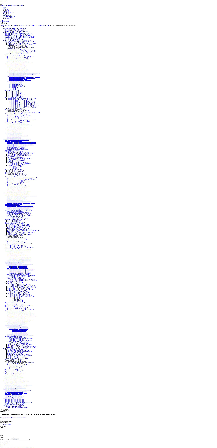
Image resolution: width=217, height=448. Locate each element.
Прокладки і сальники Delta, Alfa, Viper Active (16, 356)
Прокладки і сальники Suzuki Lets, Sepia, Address (14, 173)
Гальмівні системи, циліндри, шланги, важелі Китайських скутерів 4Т (20, 335)
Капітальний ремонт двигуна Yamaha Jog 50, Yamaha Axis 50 (19, 212)
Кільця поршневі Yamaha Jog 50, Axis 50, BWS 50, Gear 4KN (18, 214)
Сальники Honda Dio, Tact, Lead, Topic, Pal (15, 111)
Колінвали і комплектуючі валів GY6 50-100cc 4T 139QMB (18, 288)
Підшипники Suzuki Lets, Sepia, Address (12, 172)
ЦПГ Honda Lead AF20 (13, 87)
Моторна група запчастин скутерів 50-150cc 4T (14, 282)
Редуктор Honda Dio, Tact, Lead (13, 48)
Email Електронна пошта (5, 410)
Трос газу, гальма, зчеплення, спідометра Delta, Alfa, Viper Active (19, 364)
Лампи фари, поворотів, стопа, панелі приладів (14, 373)
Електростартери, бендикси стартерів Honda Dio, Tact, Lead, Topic (20, 62)
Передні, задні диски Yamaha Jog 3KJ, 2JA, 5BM (16, 242)
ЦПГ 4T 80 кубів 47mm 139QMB (15, 298)
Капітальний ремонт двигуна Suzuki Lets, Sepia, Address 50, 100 (19, 158)
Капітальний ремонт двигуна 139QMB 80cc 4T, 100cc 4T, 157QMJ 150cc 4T (21, 286)
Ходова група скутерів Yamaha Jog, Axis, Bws (13, 240)
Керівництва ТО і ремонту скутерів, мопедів (13, 406)
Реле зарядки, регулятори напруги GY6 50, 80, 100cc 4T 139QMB (22, 279)
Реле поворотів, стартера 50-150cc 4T (14, 281)
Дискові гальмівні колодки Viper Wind (19, 331)
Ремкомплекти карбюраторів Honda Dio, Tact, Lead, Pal (17, 120)
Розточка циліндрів (6, 11)
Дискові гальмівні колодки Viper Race (19, 332)
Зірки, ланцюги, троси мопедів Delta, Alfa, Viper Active (15, 361)
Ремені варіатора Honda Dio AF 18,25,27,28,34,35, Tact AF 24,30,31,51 (22, 50)
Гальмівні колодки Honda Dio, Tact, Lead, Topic (16, 123)
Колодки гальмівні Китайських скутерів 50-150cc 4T (17, 327)
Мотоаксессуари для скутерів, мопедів (10, 389)
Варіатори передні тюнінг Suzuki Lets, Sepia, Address (17, 146)
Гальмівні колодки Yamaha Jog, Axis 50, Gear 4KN (16, 238)
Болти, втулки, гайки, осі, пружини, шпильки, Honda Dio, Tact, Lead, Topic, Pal (20, 41)
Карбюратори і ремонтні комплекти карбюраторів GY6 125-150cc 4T (20, 316)
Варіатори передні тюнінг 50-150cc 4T (14, 253)
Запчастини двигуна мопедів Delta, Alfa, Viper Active (15, 349)
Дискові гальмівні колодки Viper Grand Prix (20, 333)
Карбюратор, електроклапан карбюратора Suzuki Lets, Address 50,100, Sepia (21, 179)
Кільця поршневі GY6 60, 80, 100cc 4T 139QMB (18, 291)
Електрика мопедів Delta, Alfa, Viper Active (13, 360)
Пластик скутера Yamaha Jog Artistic (14, 220)
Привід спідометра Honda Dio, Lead (14, 137)
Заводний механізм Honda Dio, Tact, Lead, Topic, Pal (17, 46)
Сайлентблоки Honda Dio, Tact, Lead (14, 138)
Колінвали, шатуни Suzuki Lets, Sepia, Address (16, 159)
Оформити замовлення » (5, 21)
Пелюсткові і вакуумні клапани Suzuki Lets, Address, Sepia (18, 180)
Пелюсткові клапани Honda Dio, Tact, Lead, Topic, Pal (17, 117)
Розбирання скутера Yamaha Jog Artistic (12, 38)
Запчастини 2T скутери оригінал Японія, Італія (12, 32)
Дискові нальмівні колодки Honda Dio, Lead (17, 125)
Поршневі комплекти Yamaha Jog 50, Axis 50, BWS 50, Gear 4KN (19, 215)
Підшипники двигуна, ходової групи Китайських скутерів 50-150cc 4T (18, 305)
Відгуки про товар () (7, 424)
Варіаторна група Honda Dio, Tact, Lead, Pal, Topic (14, 42)
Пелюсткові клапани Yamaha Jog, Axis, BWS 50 (16, 233)
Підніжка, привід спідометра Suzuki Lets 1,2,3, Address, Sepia (19, 191)
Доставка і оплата (6, 9)
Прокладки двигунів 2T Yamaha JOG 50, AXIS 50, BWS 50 (18, 224)
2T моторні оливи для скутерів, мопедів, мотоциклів (15, 381)
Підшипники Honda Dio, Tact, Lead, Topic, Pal (14, 97)
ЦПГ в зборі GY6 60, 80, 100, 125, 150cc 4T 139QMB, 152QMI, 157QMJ (21, 296)
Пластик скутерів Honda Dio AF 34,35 (14, 93)
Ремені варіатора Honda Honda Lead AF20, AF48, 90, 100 (20, 52)
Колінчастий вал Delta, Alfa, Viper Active (15, 353)
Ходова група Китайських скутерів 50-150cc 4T (14, 336)
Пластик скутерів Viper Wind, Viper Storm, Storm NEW (15, 302)
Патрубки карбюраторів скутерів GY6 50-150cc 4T (17, 317)
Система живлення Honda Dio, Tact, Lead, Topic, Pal (15, 113)
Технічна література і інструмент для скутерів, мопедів (13, 405)
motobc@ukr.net (6, 443)
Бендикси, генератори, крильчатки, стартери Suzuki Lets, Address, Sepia (21, 152)
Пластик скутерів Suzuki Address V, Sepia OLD (16, 171)
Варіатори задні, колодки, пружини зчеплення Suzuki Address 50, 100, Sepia (21, 143)
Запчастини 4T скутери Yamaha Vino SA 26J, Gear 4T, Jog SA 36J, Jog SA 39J (19, 247)
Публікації (5, 14)
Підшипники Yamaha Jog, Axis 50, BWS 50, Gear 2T (15, 222)
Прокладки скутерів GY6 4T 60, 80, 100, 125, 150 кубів (17, 307)
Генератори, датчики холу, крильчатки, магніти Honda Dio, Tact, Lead (20, 56)
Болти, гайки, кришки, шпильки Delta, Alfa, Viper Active (18, 350)
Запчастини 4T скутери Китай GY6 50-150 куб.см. (12, 248)
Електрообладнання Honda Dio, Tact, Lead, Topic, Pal (15, 55)
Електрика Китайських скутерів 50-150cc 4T (13, 263)
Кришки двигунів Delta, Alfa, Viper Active (15, 352)
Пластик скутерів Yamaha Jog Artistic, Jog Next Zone (15, 219)
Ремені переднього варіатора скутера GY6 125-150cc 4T (20, 258)
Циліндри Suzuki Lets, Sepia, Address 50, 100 (15, 165)
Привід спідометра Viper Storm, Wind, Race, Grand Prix (17, 345)
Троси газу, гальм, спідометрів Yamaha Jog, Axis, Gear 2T (16, 239)
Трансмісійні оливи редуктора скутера (12, 383)
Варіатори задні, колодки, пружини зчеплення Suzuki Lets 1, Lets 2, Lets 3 (21, 142)
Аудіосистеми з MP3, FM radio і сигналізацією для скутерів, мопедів (18, 390)
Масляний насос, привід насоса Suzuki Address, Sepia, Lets (18, 181)
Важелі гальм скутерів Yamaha (13, 236)
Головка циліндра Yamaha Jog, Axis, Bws (15, 211)
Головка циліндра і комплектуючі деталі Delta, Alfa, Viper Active (19, 351)
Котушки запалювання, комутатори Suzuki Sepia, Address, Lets (19, 154)
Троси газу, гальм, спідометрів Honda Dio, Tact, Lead (15, 128)
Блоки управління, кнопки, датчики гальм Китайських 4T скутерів (20, 264)
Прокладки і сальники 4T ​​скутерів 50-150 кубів (14, 306)
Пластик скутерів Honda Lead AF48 (14, 95)
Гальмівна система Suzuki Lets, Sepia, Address (13, 183)
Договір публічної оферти (8, 17)
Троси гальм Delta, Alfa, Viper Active (16, 367)
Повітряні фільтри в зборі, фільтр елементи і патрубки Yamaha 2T (19, 234)
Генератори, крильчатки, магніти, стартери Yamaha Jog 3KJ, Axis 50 (20, 206)
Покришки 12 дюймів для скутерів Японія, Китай (14, 400)
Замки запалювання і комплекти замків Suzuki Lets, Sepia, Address (20, 153)
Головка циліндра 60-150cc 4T (13, 283)
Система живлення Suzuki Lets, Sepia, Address (14, 176)
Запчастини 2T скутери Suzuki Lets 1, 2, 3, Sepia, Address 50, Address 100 (17, 139)
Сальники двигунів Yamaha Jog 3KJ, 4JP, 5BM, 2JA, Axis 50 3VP (19, 225)
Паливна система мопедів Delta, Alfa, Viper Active (14, 359)
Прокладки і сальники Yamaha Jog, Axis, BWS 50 (14, 223)
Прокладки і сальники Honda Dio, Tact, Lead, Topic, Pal (15, 109)
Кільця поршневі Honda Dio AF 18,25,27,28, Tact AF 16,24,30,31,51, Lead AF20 (24, 73)
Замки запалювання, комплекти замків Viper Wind (19, 271)
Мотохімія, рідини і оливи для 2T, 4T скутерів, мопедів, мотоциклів (16, 380)
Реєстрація (4, 0)
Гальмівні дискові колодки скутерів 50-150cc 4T (18, 329)
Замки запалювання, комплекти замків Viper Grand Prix (20, 273)
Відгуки (2, 444)
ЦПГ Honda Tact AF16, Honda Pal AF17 (17, 85)
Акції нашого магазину (7, 15)
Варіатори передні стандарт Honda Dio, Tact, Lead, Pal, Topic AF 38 (20, 44)
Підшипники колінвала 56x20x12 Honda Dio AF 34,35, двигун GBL (22, 102)
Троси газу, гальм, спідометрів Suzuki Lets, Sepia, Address (16, 187)
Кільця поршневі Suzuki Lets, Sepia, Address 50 (16, 160)
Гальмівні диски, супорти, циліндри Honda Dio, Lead (17, 127)
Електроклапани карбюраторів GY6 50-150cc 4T (16, 318)
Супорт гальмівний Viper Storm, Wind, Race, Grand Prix (17, 334)
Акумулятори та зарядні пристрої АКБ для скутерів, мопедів (14, 28)
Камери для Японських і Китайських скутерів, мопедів (15, 403)
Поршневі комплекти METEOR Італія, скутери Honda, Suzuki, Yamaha (18, 33)
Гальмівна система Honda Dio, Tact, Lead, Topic (14, 122)
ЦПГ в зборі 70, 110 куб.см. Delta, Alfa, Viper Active (17, 357)
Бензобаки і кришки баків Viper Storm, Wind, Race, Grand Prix (19, 311)
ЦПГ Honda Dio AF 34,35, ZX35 (15, 83)
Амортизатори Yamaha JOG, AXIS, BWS (15, 241)
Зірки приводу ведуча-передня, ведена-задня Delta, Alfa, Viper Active (20, 362)
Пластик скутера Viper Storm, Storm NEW (15, 304)
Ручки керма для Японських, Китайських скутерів (14, 396)
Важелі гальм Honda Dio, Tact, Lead (14, 126)
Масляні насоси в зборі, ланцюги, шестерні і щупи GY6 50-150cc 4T (20, 319)
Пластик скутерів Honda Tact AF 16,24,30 (15, 96)
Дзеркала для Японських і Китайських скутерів (14, 392)
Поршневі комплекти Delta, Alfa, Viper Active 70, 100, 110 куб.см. (19, 355)
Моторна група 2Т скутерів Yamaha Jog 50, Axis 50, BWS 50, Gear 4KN (18, 210)
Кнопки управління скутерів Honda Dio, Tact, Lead (17, 60)
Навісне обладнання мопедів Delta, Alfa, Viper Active (15, 369)
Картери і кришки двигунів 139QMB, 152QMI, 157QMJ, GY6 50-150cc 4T (21, 287)
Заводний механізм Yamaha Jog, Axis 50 (14, 200)
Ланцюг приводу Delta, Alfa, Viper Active (15, 363)
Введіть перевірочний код (5, 439)
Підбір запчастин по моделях (8, 12)
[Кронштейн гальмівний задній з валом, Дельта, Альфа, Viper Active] (13, 417)
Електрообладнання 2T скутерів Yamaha (12, 205)
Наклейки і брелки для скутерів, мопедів (13, 395)
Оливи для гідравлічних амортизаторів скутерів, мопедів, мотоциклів (18, 384)
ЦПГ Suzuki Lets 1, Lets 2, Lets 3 (15, 166)
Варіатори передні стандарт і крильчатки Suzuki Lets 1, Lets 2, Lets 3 (20, 144)
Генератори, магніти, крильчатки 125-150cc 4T (18, 267)
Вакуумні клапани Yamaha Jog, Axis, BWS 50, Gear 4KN (18, 228)
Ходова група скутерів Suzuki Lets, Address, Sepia (14, 188)
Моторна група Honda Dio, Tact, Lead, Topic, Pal (14, 63)
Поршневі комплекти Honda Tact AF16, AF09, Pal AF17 (20, 80)
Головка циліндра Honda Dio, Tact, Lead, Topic (16, 64)
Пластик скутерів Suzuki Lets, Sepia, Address (13, 169)
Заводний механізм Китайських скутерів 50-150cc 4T (17, 254)
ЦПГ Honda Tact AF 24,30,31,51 (15, 84)
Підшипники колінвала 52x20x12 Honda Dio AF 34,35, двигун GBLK (22, 101)
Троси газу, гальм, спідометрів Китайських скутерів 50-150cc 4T (17, 320)
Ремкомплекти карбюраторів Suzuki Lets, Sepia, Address (18, 182)
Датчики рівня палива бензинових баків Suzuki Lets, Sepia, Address (20, 178)
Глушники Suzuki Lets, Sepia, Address (12, 150)
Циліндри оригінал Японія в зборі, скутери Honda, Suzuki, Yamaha (18, 35)
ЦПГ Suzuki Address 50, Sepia (15, 167)
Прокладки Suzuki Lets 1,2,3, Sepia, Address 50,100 (17, 174)
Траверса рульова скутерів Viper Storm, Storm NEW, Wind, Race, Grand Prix (21, 347)
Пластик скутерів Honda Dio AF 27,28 (14, 92)
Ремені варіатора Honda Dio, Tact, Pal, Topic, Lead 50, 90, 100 (19, 49)
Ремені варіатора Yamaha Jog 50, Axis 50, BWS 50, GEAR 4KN (19, 201)
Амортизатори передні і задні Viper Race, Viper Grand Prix (20, 340)
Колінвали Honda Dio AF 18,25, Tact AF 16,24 (18, 67)
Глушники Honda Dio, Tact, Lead (11, 54)
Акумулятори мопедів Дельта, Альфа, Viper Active (14, 30)
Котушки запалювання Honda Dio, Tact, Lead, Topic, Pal (18, 58)
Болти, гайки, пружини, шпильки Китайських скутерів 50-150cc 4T (18, 249)
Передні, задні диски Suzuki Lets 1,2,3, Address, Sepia (17, 190)
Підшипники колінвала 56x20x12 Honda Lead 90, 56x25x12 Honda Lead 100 (23, 105)
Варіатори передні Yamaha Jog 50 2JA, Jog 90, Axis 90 (17, 199)
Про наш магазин (6, 10)
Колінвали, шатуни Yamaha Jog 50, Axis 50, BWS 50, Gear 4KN (19, 213)
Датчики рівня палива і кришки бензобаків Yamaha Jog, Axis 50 (19, 229)
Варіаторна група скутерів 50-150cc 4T (12, 250)
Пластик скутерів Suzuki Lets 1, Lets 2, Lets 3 (15, 170)
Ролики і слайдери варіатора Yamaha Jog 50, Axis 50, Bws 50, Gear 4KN (21, 203)
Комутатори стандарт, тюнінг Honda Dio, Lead (16, 59)
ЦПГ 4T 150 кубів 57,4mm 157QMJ (16, 301)
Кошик (1, 20)
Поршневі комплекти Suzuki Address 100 (17, 164)
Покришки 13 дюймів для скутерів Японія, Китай (14, 401)
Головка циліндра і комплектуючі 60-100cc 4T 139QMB (20, 284)
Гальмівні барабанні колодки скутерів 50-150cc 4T (19, 328)
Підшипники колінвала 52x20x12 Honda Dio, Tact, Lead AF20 (21, 100)
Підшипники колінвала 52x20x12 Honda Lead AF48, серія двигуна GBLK (23, 103)
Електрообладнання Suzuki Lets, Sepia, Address (14, 151)
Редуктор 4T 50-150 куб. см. (12, 255)
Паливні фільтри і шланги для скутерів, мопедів (12, 379)
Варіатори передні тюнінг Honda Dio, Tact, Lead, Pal (17, 45)
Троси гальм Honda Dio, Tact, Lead (13, 130)
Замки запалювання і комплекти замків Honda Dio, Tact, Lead (19, 57)
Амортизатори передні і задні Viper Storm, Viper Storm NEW (21, 338)
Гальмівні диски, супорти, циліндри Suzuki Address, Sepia (18, 185)
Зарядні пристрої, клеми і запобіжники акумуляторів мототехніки (17, 31)
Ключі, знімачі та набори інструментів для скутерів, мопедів (16, 407)
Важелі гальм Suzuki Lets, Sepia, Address (15, 184)
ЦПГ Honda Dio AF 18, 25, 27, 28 (15, 82)
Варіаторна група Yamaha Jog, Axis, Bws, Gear (14, 194)
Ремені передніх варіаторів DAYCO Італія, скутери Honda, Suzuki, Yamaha (19, 37)
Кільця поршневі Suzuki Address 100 (14, 161)
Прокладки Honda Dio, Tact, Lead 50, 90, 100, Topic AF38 (18, 110)
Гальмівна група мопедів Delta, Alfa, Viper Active (39, 25)
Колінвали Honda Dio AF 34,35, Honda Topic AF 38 (19, 69)
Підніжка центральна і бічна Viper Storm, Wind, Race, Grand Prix (19, 344)
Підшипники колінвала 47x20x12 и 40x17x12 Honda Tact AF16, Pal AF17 (23, 107)
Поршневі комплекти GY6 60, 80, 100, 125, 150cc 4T (17, 293)
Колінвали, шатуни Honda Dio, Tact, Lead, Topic (16, 66)
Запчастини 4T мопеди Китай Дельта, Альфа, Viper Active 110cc (17, 25)
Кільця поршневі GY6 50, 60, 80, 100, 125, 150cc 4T (17, 290)
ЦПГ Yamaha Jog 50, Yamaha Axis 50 (16, 217)
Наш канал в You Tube (8, 444)
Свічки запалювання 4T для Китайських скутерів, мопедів (16, 377)
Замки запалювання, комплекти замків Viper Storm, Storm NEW (21, 270)
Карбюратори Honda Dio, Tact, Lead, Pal (15, 116)
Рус (2, 3)
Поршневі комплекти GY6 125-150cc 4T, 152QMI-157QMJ (20, 295)
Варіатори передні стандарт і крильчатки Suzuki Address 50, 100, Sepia (20, 145)
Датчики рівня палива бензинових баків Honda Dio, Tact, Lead (19, 115)
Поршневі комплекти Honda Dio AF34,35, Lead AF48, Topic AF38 (22, 78)
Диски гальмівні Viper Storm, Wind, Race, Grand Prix (17, 326)
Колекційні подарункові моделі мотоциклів (13, 394)
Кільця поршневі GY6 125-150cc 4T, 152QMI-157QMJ (19, 292)
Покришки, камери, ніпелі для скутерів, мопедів (12, 398)
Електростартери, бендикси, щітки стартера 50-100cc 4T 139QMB (22, 275)
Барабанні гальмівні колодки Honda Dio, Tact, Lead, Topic (20, 124)
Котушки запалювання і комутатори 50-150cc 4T (16, 277)
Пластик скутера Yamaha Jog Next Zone (14, 221)
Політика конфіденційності (8, 18)
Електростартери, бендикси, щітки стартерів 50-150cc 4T (18, 274)
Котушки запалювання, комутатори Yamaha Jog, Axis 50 (18, 208)
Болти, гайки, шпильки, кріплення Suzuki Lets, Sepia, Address (17, 140)
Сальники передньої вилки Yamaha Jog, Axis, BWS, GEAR (18, 226)
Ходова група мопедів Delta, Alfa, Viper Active (14, 371)
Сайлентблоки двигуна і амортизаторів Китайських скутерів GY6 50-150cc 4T (22, 346)
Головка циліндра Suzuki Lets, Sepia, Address (15, 157)
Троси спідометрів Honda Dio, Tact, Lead (15, 131)
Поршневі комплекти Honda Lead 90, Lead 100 (18, 79)
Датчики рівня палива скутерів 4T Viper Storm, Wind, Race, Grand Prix (20, 314)
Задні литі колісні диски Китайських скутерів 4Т (18, 343)
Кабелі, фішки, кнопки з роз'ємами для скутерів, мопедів (16, 393)
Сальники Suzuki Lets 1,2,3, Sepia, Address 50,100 (16, 175)
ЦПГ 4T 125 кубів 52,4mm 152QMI (16, 300)
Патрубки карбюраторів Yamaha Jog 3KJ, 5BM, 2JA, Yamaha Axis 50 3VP (21, 232)
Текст (1, 437)
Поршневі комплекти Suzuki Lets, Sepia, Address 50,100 (17, 162)
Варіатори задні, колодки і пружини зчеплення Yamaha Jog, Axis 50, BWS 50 (22, 195)
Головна (4, 7)
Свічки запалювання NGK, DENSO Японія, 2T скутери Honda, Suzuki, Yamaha (20, 36)
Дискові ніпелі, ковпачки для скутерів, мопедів (14, 404)
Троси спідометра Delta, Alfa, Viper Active (17, 365)
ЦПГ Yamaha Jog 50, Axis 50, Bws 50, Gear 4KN (16, 216)
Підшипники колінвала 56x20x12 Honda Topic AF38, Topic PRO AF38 (22, 106)
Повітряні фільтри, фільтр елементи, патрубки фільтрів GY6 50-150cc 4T (21, 313)
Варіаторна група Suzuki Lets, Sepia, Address (13, 141)
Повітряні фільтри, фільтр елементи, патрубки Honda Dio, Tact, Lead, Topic (21, 119)
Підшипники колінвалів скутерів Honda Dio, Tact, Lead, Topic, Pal (19, 99)
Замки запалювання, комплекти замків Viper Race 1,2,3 (20, 272)
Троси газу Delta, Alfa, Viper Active (16, 366)
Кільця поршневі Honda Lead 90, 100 (16, 75)
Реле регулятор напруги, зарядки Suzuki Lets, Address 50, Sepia (19, 155)
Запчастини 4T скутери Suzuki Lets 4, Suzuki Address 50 (15, 246)
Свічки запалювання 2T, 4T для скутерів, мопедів (12, 375)
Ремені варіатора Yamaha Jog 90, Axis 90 (15, 202)
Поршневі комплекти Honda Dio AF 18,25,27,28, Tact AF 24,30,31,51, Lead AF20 (24, 77)
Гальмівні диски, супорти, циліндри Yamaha (15, 237)
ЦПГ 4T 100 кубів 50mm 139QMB (16, 299)
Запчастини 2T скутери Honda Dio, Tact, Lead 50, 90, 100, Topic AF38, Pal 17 (17, 40)
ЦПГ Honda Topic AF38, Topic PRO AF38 (17, 86)
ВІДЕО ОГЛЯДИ (6, 13)
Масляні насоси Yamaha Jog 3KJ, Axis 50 (15, 231)
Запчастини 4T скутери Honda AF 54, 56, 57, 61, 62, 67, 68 (16, 245)
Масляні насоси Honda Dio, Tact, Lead (14, 118)
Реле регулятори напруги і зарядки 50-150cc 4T (16, 278)
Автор (2, 435)
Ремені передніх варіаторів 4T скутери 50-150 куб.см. (17, 256)
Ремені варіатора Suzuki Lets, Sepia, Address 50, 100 (17, 148)
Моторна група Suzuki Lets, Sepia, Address (13, 156)
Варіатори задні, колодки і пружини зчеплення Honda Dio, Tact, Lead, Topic (21, 43)
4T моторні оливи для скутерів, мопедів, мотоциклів (15, 382)
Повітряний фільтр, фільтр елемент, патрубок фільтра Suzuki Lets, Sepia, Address (22, 177)
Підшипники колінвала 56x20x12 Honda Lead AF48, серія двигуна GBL (23, 104)
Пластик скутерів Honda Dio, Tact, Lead (12, 90)
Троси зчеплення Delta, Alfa (14, 368)
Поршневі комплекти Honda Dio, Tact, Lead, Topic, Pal (17, 76)
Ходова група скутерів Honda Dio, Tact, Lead (13, 132)
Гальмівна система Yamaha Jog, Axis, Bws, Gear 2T (14, 235)
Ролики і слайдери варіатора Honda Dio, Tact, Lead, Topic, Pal (19, 53)
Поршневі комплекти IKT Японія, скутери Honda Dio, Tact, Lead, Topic (18, 34)
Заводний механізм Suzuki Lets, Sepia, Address (16, 147)
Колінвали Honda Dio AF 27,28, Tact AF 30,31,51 (18, 68)
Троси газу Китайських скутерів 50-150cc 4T (15, 321)
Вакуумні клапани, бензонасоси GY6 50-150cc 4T (16, 312)
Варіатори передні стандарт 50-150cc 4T (15, 252)
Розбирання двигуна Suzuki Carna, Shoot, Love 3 (14, 39)
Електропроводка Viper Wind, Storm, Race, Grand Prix (17, 268)
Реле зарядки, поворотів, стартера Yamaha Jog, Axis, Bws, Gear (19, 209)
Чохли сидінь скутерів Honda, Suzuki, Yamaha (13, 397)
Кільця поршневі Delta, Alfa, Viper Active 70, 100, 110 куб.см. (19, 354)
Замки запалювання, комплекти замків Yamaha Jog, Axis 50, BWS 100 (20, 207)
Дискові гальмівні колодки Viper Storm (19, 330)
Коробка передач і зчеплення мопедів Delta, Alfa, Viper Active (16, 358)
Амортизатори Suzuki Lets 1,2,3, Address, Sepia (16, 189)
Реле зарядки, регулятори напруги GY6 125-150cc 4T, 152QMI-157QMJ (23, 280)
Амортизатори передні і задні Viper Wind (17, 339)
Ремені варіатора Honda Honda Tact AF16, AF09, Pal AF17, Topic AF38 (22, 51)
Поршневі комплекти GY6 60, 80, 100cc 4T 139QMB (19, 294)
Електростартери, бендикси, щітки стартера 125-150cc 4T (20, 276)
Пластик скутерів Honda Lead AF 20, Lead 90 (16, 94)
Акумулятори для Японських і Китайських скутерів (15, 29)
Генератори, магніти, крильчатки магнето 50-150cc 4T (17, 265)
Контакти (4, 8)
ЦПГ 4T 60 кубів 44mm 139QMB (15, 297)
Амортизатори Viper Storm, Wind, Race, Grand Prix (16, 337)
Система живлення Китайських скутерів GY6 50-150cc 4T (16, 310)
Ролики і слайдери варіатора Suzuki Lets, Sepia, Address (17, 149)
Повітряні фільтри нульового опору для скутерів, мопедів (16, 391)
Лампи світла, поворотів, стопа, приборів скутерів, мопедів (14, 372)
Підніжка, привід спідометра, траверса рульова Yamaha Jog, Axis (19, 243)
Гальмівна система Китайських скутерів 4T (13, 325)
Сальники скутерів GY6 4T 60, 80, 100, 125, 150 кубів (17, 308)
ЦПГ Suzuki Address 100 (14, 168)
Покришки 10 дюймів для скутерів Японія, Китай (14, 399)
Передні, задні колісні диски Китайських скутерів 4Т (17, 341)
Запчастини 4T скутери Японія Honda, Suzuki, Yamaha (13, 244)
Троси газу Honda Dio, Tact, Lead (13, 129)
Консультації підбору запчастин (9, 16)
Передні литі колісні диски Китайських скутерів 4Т (19, 342)
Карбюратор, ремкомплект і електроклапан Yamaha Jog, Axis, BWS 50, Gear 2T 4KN (23, 230)
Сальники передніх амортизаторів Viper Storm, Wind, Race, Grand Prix (20, 309)
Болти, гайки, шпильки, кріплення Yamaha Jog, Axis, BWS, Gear (17, 193)
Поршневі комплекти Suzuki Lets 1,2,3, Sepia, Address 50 (20, 163)
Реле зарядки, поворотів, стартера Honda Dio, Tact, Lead (18, 61)
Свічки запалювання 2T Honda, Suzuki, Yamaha (14, 376)
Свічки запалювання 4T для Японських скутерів (14, 378)
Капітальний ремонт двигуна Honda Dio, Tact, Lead (17, 65)
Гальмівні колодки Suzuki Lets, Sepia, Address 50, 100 (17, 186)
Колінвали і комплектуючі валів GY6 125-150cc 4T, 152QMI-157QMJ (20, 289)
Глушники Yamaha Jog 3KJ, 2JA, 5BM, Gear (13, 204)
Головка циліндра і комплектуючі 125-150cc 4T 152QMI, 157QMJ (22, 285)
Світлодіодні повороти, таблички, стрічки (13, 374)
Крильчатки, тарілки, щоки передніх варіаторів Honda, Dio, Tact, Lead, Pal (21, 47)
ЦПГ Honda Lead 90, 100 (14, 89)
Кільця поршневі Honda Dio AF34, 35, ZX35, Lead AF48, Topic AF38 (22, 74)
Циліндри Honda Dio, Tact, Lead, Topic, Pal (15, 81)
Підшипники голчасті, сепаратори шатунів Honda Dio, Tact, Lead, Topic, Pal (21, 98)
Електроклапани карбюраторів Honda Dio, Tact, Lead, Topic (18, 121)
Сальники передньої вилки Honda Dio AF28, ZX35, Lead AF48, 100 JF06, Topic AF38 (23, 112)
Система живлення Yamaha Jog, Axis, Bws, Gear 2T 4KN (16, 227)
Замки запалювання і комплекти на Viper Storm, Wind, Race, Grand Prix (20, 269)
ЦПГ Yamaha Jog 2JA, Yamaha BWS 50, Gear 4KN (18, 218)
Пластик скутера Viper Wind (12, 303)
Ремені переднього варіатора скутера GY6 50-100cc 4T (20, 257)
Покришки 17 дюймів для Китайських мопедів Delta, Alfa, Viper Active (18, 402)
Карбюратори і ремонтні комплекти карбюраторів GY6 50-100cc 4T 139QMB (22, 315)
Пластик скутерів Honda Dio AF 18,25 (14, 91)
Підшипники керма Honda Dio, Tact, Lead (15, 108)
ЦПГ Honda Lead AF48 (13, 88)
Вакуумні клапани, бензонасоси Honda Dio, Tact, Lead (17, 114)
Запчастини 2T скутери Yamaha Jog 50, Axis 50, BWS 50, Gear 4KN (15, 192)
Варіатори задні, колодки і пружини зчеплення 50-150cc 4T (18, 251)
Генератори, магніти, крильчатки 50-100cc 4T (18, 266)
